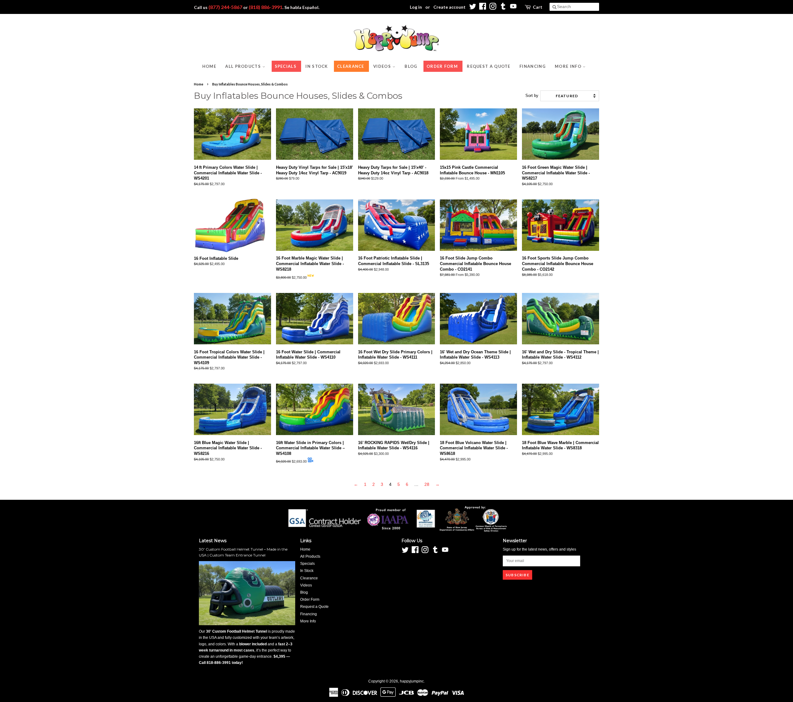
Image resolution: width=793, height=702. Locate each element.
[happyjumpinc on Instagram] (492, 8)
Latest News (212, 540)
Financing (532, 66)
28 (426, 484)
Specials (285, 66)
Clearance (350, 66)
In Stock (316, 66)
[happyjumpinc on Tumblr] (503, 8)
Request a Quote (488, 66)
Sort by (531, 96)
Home (209, 66)
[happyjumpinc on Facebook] (482, 8)
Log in (416, 7)
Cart (537, 7)
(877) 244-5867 (225, 7)
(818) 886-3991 (266, 7)
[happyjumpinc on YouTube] (513, 8)
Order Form (442, 66)
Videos (382, 66)
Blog (411, 66)
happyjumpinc (412, 681)
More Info (569, 66)
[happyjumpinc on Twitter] (472, 8)
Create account (449, 7)
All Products (243, 66)
